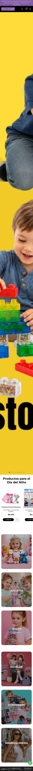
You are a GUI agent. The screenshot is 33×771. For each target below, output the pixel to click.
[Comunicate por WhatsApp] (30, 763)
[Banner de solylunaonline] (16, 551)
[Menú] (30, 9)
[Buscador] (22, 9)
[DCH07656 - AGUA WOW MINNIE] (17, 519)
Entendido (28, 768)
